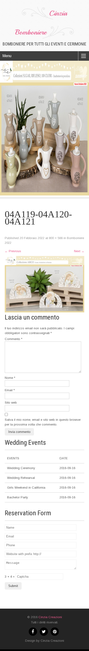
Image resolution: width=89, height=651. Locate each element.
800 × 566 (56, 238)
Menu (6, 56)
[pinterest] (55, 631)
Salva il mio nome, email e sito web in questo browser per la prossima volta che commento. (43, 422)
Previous (13, 251)
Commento (13, 339)
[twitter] (44, 631)
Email (10, 390)
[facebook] (33, 631)
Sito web (11, 402)
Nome (10, 378)
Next (79, 251)
